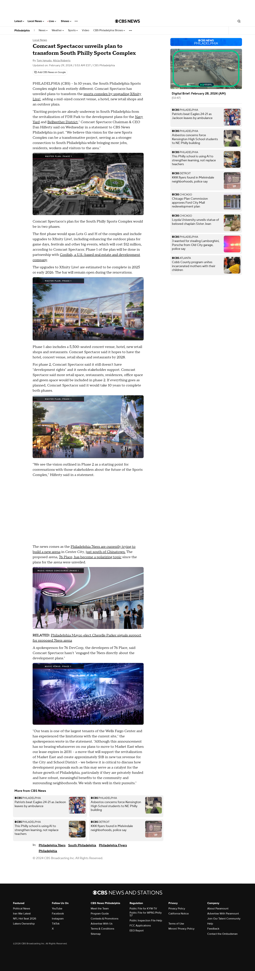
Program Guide (100, 913)
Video (85, 30)
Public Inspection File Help (146, 920)
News (42, 30)
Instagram (58, 918)
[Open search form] (239, 21)
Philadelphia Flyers (113, 845)
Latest (18, 21)
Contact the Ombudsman (222, 933)
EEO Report (137, 930)
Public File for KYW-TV (143, 908)
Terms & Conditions (102, 928)
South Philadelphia (82, 845)
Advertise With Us (101, 923)
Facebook (58, 913)
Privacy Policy (176, 908)
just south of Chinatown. (105, 552)
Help (210, 923)
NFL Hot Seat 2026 (24, 918)
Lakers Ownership (24, 923)
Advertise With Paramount (223, 913)
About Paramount (217, 908)
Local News (35, 21)
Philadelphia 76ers (52, 845)
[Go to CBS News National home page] (127, 21)
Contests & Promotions (104, 918)
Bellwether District (62, 122)
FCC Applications (140, 925)
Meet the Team (100, 908)
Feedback (213, 928)
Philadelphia (22, 30)
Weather (57, 30)
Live (52, 21)
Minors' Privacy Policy (181, 928)
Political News (21, 908)
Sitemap (96, 933)
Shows (65, 21)
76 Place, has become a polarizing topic (90, 557)
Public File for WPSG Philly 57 (146, 914)
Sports (72, 30)
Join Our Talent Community (223, 918)
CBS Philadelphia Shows (108, 30)
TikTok (56, 923)
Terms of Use (176, 923)
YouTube (57, 908)
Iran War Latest (22, 913)
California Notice (178, 913)
